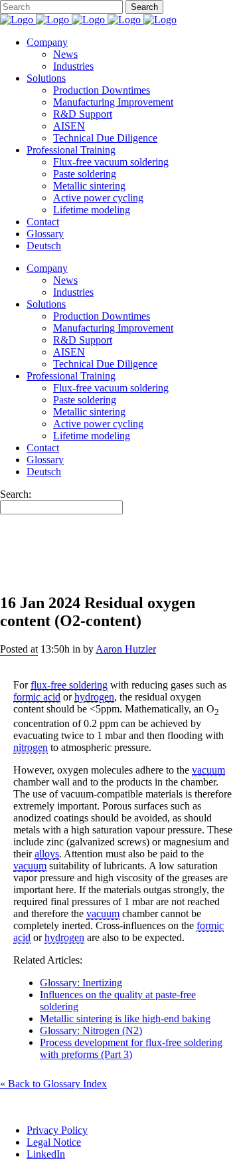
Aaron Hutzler (126, 649)
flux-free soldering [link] (69, 685)
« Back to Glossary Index (53, 1083)
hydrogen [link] (94, 696)
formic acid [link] (36, 696)
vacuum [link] (208, 770)
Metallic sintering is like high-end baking (125, 1018)
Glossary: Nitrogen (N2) (91, 1030)
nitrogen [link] (30, 747)
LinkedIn (46, 1154)
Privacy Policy (57, 1130)
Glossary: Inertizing (81, 982)
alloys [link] (47, 853)
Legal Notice (54, 1142)
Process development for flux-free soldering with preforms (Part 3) (131, 1048)
